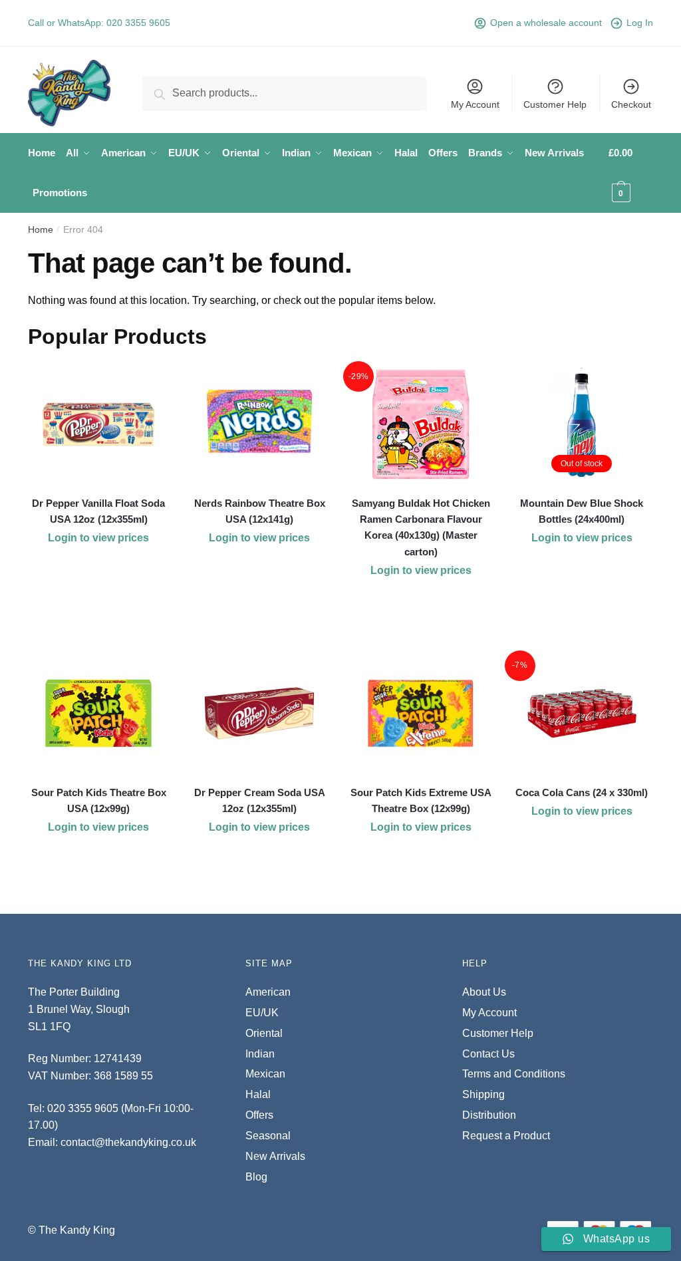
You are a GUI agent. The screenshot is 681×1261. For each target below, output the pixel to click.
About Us (484, 992)
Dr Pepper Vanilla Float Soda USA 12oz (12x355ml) (98, 511)
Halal (258, 1094)
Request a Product (506, 1135)
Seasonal (268, 1135)
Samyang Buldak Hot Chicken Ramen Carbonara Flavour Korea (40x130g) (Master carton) (421, 527)
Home (40, 229)
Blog (256, 1177)
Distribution (489, 1115)
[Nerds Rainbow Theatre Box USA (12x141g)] (259, 424)
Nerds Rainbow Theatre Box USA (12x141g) (259, 511)
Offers (259, 1115)
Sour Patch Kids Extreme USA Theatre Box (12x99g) (420, 800)
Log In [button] (639, 22)
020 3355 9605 (138, 22)
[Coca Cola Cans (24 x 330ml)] (581, 713)
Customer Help (555, 104)
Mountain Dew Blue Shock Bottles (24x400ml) (581, 511)
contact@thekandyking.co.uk (128, 1142)
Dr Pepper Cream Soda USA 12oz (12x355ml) (259, 800)
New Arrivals (275, 1156)
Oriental (264, 1033)
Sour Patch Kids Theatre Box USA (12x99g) (98, 800)
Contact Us (488, 1053)
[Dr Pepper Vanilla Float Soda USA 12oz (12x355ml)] (98, 424)
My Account (475, 104)
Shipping (483, 1094)
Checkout (631, 104)
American (268, 992)
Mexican (265, 1073)
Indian (260, 1053)
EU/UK (262, 1012)
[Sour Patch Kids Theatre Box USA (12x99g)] (98, 713)
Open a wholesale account (546, 22)
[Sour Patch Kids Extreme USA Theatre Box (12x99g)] (420, 713)
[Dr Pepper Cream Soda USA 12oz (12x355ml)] (259, 713)
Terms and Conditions (513, 1073)
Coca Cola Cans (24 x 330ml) (581, 792)
